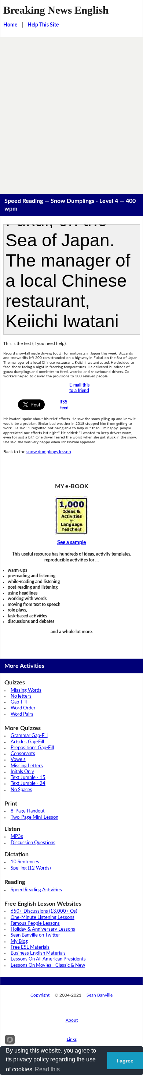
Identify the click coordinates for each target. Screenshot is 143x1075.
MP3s (17, 836)
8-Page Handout (28, 811)
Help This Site (43, 25)
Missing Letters (27, 766)
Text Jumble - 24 (28, 783)
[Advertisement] (71, 112)
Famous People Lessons (35, 923)
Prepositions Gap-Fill (32, 748)
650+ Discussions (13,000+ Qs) (44, 911)
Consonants (23, 753)
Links (72, 1039)
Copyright (40, 995)
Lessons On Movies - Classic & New (48, 965)
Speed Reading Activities (36, 890)
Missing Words (26, 690)
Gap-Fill (19, 702)
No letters (21, 696)
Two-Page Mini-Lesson (34, 817)
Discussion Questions (33, 842)
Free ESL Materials (30, 947)
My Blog (19, 941)
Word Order (23, 708)
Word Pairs (22, 714)
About (72, 1020)
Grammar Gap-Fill (29, 735)
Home (10, 25)
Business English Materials (38, 953)
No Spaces (21, 789)
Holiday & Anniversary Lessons (43, 929)
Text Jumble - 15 (28, 777)
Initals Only (22, 771)
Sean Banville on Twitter (35, 935)
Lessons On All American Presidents (48, 959)
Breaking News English (56, 10)
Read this (47, 1069)
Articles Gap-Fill (27, 742)
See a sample (71, 542)
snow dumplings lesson (48, 452)
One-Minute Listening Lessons (42, 917)
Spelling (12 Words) (31, 868)
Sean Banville (100, 995)
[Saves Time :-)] (71, 515)
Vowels (18, 759)
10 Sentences (25, 862)
